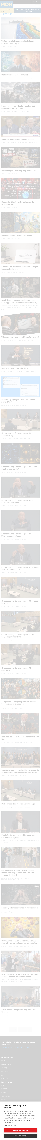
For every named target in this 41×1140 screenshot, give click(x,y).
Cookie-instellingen (20, 1136)
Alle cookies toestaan (20, 1130)
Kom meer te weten (10, 1125)
